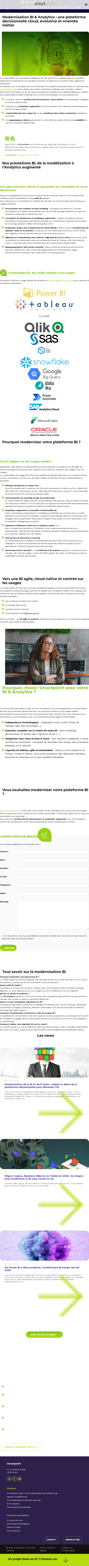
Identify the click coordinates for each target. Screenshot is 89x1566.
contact (51, 1540)
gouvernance (15, 120)
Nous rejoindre (13, 1531)
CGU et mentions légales (47, 1549)
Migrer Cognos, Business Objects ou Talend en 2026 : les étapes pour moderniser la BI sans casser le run (44, 1177)
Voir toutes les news (43, 1334)
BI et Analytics (13, 1504)
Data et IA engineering (17, 1497)
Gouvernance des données (19, 1507)
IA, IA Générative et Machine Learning (24, 1500)
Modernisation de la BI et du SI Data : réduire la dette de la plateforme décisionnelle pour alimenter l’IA (41, 1086)
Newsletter (73, 1540)
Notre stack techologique (18, 1524)
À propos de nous (15, 1520)
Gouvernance (12, 247)
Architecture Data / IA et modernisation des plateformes (32, 1493)
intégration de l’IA (31, 613)
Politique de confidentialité (68, 1549)
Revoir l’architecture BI (10, 811)
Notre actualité (13, 1527)
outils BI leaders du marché (60, 280)
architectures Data (8, 89)
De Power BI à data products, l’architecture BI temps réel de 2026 (42, 1269)
